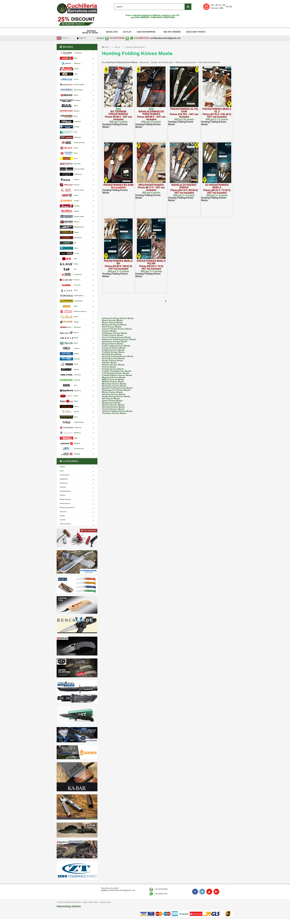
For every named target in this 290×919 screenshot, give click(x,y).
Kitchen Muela (109, 362)
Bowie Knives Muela (112, 320)
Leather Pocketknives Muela (116, 371)
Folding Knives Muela (113, 350)
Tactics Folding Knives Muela (117, 411)
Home (106, 47)
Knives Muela (109, 367)
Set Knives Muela (111, 398)
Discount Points (196, 32)
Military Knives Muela (113, 379)
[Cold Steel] (77, 691)
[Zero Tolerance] (77, 870)
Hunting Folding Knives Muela (117, 356)
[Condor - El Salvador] (77, 561)
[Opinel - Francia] (77, 585)
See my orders (172, 32)
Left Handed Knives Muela (115, 373)
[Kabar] (77, 776)
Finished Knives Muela (114, 348)
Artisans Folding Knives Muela (118, 318)
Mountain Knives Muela (114, 383)
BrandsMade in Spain (90, 32)
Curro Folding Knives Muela (116, 337)
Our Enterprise (146, 32)
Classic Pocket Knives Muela (117, 329)
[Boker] (77, 646)
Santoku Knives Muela (113, 394)
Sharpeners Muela (111, 402)
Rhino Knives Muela (112, 392)
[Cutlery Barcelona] (77, 8)
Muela (117, 47)
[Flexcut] (77, 605)
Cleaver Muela (109, 331)
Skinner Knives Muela (113, 405)
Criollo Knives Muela (112, 335)
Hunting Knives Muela (113, 358)
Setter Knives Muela (112, 400)
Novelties (112, 32)
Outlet (127, 32)
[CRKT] (77, 715)
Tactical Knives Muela (113, 409)
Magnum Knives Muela (113, 377)
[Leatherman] (77, 807)
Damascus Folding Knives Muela (119, 339)
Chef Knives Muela (111, 326)
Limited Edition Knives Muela (117, 375)
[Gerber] (77, 752)
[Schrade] (77, 830)
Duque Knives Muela (112, 343)
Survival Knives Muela (113, 407)
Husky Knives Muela (112, 360)
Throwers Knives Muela (114, 413)
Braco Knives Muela (112, 322)
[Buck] (77, 667)
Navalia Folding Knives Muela (117, 388)
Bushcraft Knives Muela (114, 324)
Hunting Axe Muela (111, 354)
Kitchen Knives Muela (113, 364)
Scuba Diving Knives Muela (116, 396)
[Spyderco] (77, 849)
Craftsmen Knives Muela (114, 333)
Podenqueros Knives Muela (116, 390)
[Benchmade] (77, 625)
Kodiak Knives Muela (113, 369)
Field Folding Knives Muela (116, 345)
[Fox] (77, 734)
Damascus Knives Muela (114, 341)
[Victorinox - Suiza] (77, 538)
